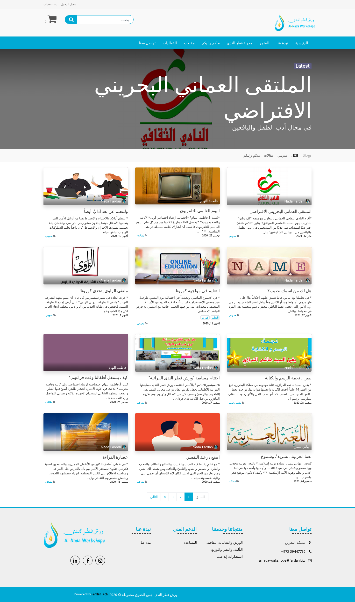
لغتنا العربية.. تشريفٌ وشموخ (286, 456)
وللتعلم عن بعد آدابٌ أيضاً (106, 211)
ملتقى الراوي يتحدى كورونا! (103, 290)
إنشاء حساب (50, 4)
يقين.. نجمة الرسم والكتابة (288, 378)
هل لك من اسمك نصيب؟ (289, 290)
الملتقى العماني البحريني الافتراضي (280, 211)
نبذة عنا (146, 542)
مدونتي (232, 236)
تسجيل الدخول (69, 4)
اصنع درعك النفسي (203, 457)
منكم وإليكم (235, 402)
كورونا (205, 317)
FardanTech (100, 594)
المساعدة (190, 542)
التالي (154, 496)
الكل (294, 155)
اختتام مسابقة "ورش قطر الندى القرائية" (184, 378)
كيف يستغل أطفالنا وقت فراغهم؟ (98, 377)
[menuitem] (302, 42)
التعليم (215, 317)
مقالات (140, 235)
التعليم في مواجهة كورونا (198, 290)
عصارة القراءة (115, 457)
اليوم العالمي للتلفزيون (200, 210)
